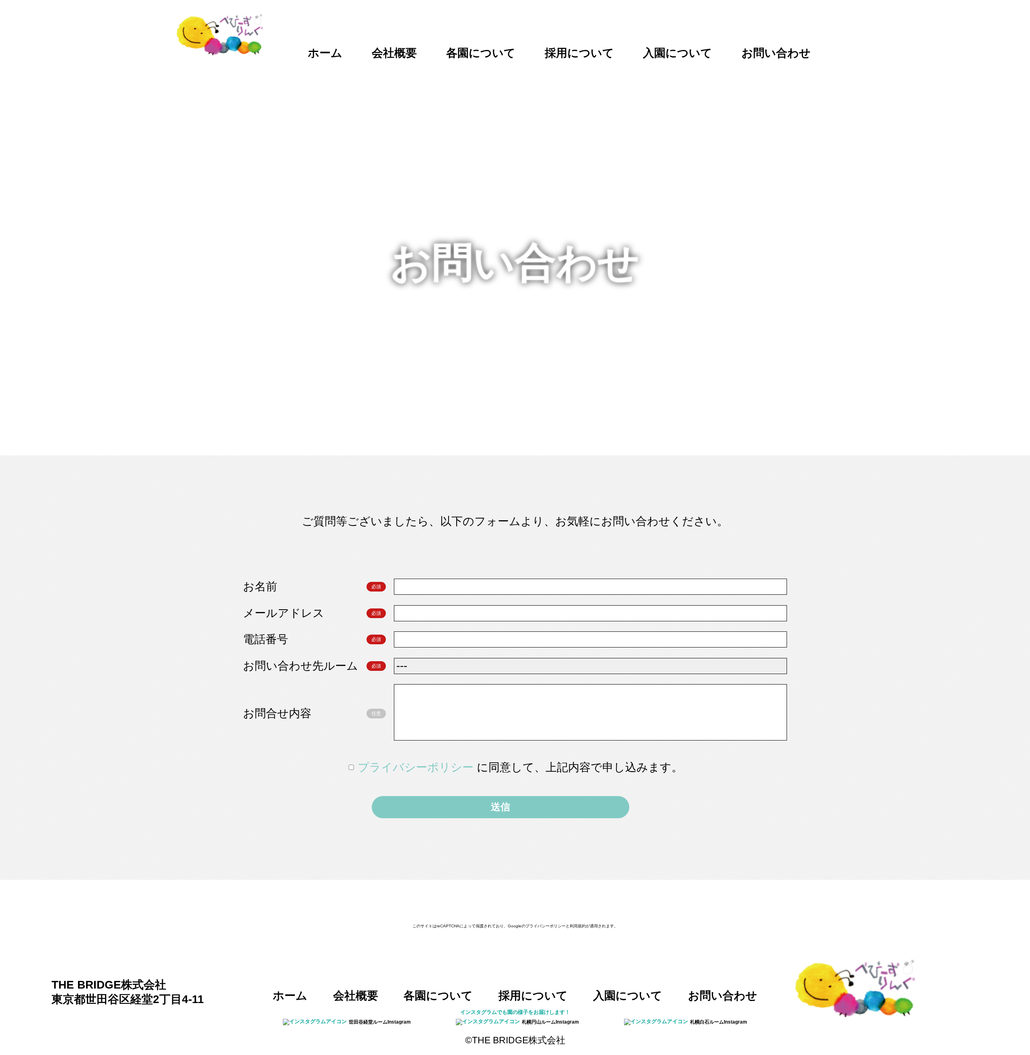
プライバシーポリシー (417, 767)
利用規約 (578, 926)
